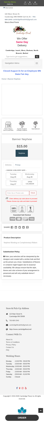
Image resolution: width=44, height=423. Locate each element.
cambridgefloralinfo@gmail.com (25, 19)
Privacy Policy (11, 345)
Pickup (17, 165)
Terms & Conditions (13, 342)
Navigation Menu (12, 63)
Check (33, 193)
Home (4, 79)
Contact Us (10, 347)
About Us (9, 339)
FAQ (7, 350)
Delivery (8, 165)
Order (22, 417)
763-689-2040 (14, 320)
